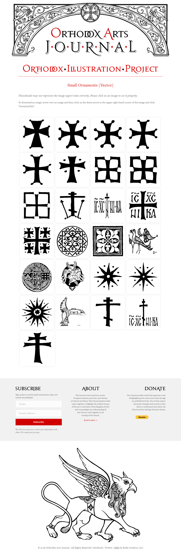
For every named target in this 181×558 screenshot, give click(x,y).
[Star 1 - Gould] (108, 277)
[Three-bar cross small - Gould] (108, 312)
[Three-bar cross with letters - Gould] (143, 312)
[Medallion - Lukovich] (72, 241)
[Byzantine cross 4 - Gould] (143, 134)
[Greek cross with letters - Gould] (143, 205)
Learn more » (90, 420)
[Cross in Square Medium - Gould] (108, 170)
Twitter (108, 547)
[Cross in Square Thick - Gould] (143, 170)
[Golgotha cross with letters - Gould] (108, 205)
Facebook (98, 547)
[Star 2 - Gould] (143, 277)
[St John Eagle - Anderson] (72, 312)
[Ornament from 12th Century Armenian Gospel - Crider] (108, 241)
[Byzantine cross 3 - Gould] (108, 134)
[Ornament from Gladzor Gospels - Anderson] (143, 241)
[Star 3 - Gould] (37, 312)
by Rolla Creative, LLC (128, 547)
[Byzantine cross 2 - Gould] (72, 134)
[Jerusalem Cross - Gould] (37, 241)
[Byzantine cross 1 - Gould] (37, 134)
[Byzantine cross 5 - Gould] (37, 170)
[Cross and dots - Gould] (72, 170)
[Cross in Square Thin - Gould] (37, 205)
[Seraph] (72, 277)
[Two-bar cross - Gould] (37, 348)
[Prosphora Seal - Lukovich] (37, 277)
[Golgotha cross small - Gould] (72, 205)
